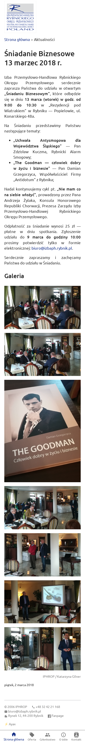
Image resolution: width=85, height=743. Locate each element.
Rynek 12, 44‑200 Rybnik (25, 715)
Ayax (12, 724)
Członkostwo (47, 739)
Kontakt (76, 739)
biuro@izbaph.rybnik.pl (52, 248)
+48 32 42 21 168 (48, 707)
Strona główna (17, 39)
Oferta (32, 739)
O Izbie (63, 739)
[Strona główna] (20, 17)
